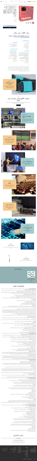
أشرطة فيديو (25, 2)
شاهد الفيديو (18, 105)
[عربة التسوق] (1, 1)
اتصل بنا (27, 456)
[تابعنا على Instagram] (5, 451)
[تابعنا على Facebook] (7, 451)
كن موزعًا (27, 455)
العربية (6, 1)
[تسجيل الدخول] (2, 1)
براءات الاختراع (26, 454)
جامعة (22, 2)
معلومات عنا (26, 453)
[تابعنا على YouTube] (4, 451)
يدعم (20, 2)
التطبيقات (27, 452)
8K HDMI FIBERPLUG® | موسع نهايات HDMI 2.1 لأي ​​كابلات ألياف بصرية (31, 279)
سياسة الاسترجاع (19, 452)
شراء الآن (10, 27)
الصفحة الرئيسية (34, 4)
